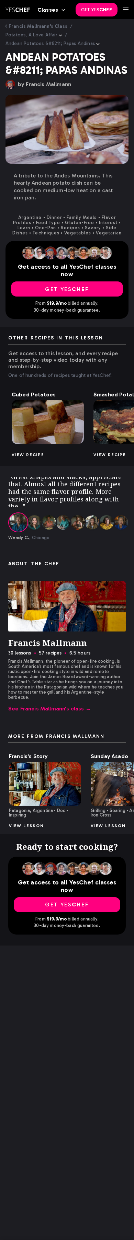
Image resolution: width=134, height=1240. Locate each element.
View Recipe (28, 454)
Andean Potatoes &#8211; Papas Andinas (50, 43)
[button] (48, 422)
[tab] (18, 522)
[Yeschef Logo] (17, 10)
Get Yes (96, 10)
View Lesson (26, 825)
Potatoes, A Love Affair (31, 35)
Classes (47, 10)
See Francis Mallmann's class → (49, 708)
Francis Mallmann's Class (38, 26)
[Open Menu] (126, 9)
